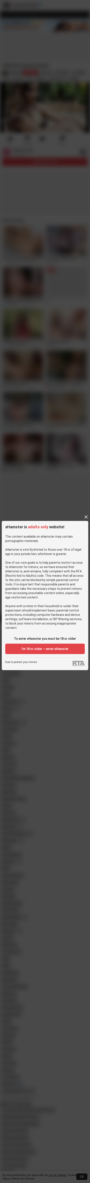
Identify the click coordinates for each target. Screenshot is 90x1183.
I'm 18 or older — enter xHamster (45, 649)
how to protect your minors (21, 662)
